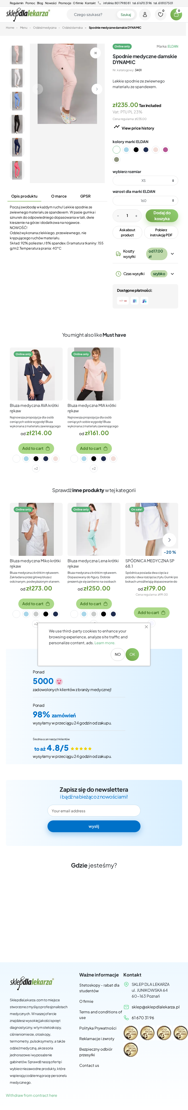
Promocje (65, 3)
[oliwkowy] (119, 159)
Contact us (89, 1065)
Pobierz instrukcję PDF (161, 232)
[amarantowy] (168, 149)
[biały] (119, 149)
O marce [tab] (59, 196)
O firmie (78, 3)
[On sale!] (151, 528)
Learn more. (104, 642)
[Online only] (36, 373)
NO (118, 654)
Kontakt (90, 3)
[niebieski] (129, 149)
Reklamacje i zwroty (96, 1038)
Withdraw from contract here (31, 1095)
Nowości (51, 3)
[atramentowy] (149, 149)
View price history (134, 127)
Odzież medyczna (44, 27)
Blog (40, 3)
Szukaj (126, 14)
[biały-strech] (151, 623)
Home (10, 27)
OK (132, 654)
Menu (23, 27)
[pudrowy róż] (158, 149)
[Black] (139, 149)
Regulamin (17, 3)
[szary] (36, 614)
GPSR (85, 196)
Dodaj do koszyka (162, 215)
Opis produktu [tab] (24, 196)
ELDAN (173, 46)
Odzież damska (72, 27)
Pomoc (30, 3)
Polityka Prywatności (98, 1028)
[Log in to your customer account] (145, 14)
